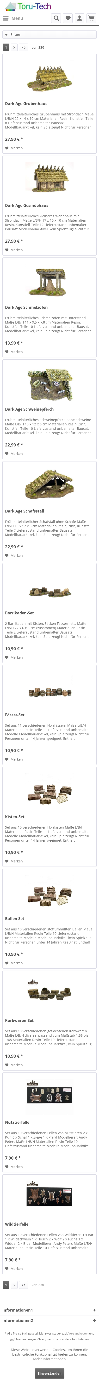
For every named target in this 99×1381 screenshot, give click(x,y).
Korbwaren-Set (19, 1020)
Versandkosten (78, 1333)
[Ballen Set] (49, 893)
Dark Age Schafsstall (24, 511)
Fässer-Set (15, 714)
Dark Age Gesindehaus (26, 205)
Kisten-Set (15, 816)
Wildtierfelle (16, 1224)
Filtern (15, 34)
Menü (17, 18)
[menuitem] (12, 18)
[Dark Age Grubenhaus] (49, 78)
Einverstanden (50, 1373)
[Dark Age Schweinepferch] (49, 384)
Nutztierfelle (17, 1122)
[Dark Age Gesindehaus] (49, 180)
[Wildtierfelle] (49, 1199)
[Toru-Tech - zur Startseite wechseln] (28, 6)
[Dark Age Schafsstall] (49, 485)
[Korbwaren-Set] (49, 995)
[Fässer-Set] (49, 689)
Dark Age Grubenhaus (26, 103)
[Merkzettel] (68, 18)
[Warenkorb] (91, 18)
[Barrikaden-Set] (49, 587)
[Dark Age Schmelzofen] (49, 282)
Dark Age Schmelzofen (26, 307)
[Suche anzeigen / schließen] (56, 18)
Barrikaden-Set (19, 613)
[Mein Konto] (79, 18)
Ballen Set (14, 918)
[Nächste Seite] (14, 47)
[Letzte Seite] (23, 47)
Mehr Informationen (49, 1359)
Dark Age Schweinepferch (29, 409)
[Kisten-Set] (49, 791)
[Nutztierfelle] (49, 1097)
